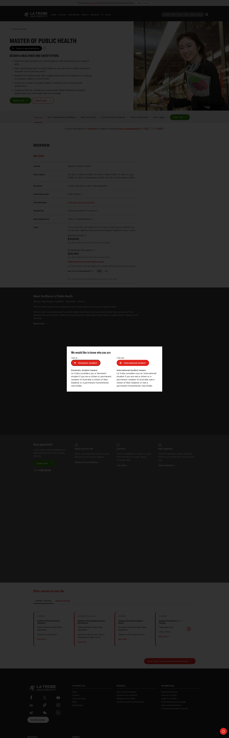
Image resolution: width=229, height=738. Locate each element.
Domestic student (87, 363)
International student (135, 363)
